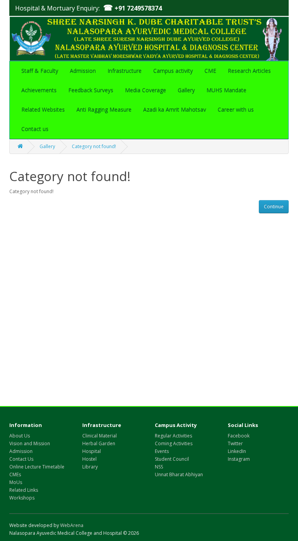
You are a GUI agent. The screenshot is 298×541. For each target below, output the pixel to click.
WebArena (71, 525)
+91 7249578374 (132, 8)
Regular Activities (173, 435)
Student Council (172, 459)
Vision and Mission (29, 443)
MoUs (15, 482)
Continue (274, 206)
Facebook (238, 435)
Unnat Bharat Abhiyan (179, 474)
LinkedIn (237, 451)
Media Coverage (145, 90)
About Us (19, 435)
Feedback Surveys (90, 90)
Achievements (39, 90)
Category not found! (94, 146)
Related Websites (43, 109)
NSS (159, 466)
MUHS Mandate (226, 90)
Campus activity (173, 70)
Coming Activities (173, 443)
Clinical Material (99, 435)
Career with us (236, 109)
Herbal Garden (98, 443)
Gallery (186, 90)
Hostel (89, 459)
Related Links (23, 490)
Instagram (239, 459)
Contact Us (21, 459)
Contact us (35, 129)
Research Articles (249, 70)
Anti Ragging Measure (104, 109)
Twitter (235, 443)
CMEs (15, 474)
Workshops (22, 497)
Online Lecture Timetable (36, 466)
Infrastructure (124, 70)
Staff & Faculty (39, 70)
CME (210, 70)
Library (90, 466)
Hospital (91, 451)
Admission (83, 70)
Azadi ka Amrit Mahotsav (174, 109)
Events (162, 451)
